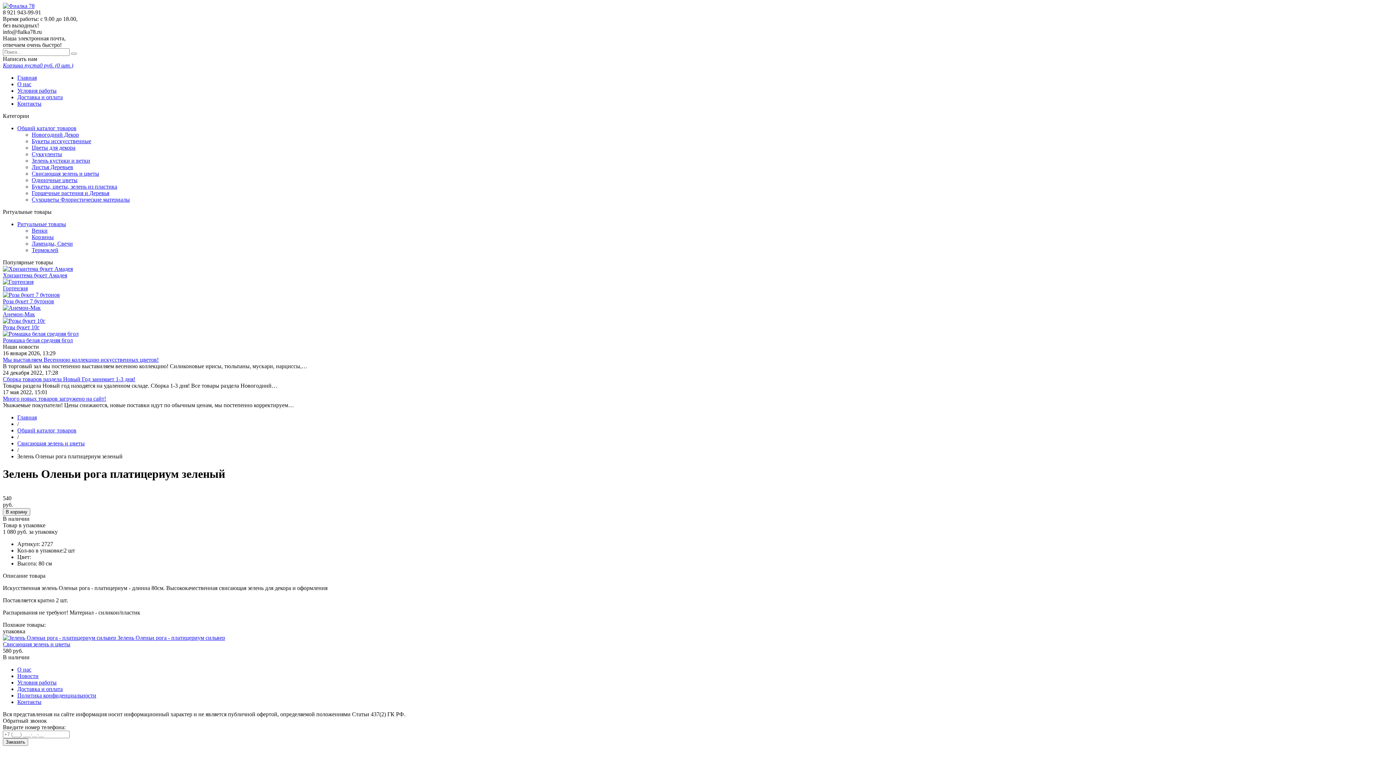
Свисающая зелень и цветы (65, 174)
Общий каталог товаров (46, 128)
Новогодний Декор (55, 135)
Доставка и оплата (40, 97)
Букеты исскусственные (61, 141)
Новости (28, 676)
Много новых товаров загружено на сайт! (54, 399)
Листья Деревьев (52, 167)
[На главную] (19, 6)
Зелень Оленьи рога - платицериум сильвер (171, 638)
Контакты (29, 104)
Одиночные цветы (55, 180)
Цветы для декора (53, 148)
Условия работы (37, 91)
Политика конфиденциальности (56, 695)
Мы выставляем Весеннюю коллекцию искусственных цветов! (81, 360)
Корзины (43, 237)
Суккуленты (47, 154)
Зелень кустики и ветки (61, 161)
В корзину (16, 512)
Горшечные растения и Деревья (70, 193)
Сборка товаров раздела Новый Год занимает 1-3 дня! (69, 379)
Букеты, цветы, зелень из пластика (74, 187)
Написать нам (20, 59)
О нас (24, 84)
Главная (27, 78)
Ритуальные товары (41, 224)
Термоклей (45, 250)
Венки (40, 231)
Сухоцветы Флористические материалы (81, 200)
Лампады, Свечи (52, 244)
